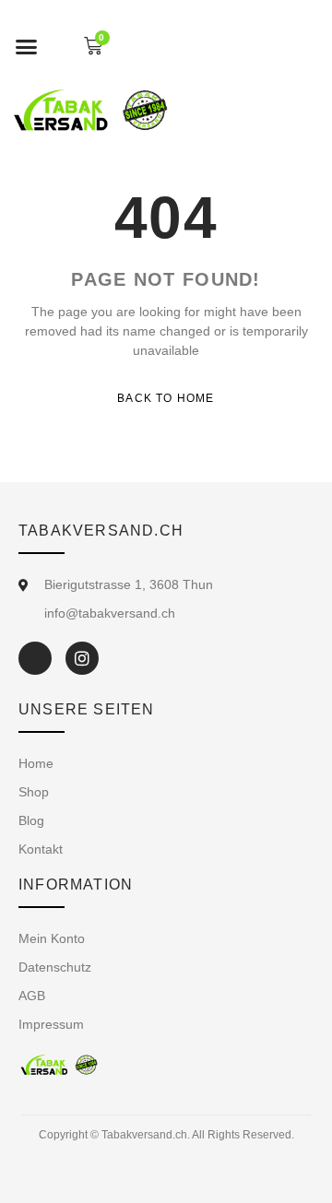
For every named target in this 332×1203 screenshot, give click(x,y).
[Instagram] (82, 658)
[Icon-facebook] (35, 658)
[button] (26, 46)
